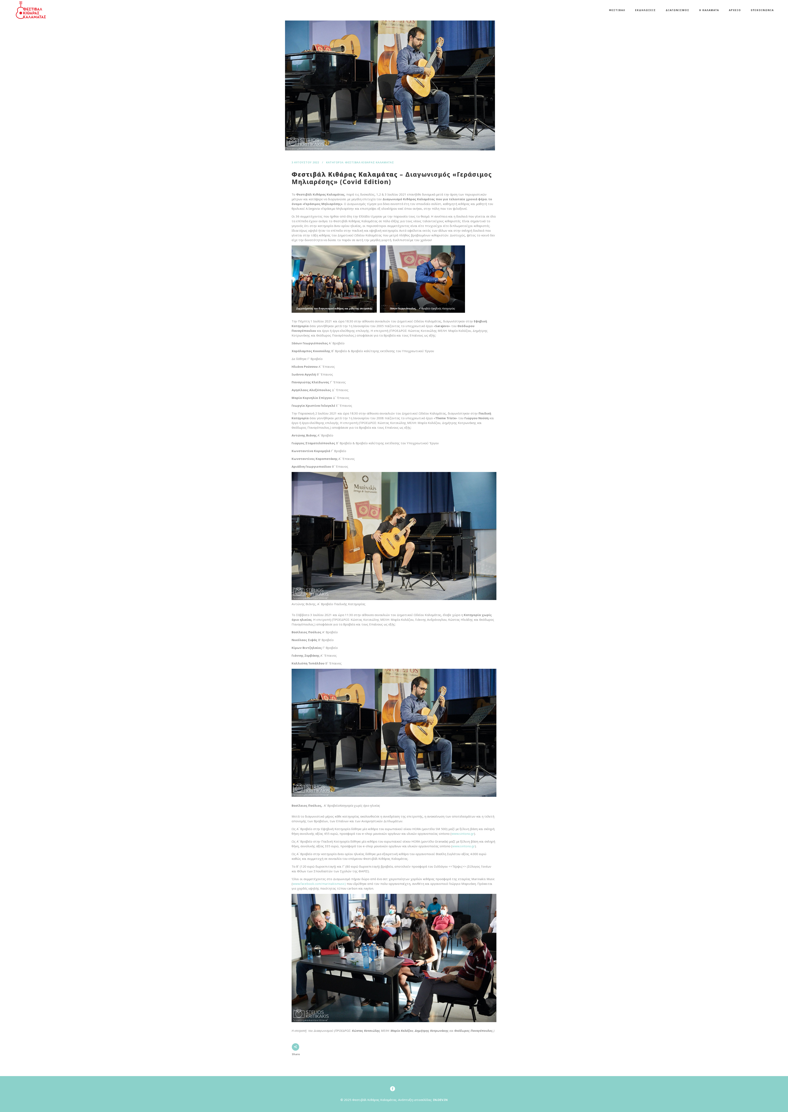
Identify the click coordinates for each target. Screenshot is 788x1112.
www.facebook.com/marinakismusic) (319, 884)
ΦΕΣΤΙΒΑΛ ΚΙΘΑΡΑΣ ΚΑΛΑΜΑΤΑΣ (369, 162)
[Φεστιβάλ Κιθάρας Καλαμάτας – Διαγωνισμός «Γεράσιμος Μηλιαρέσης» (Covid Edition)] (388, 80)
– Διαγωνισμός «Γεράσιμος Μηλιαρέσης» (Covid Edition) (392, 178)
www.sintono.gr (462, 833)
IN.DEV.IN (440, 1100)
